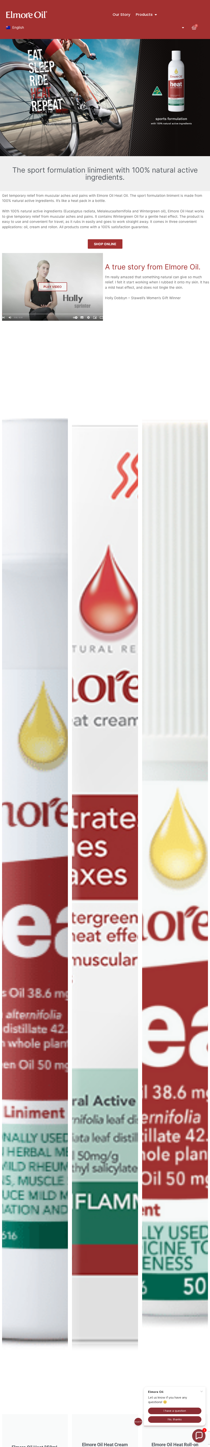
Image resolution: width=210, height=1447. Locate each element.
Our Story (121, 14)
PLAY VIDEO (52, 287)
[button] (198, 1435)
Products (144, 14)
